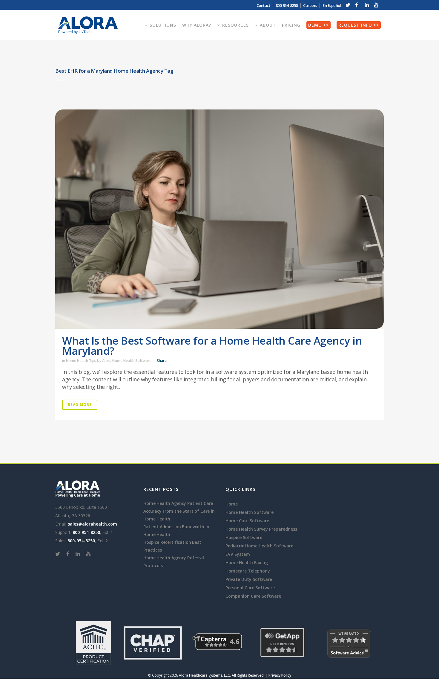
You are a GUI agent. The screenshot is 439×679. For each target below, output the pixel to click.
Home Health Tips (81, 360)
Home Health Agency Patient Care (178, 503)
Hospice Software (243, 537)
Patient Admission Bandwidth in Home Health (176, 530)
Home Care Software (247, 520)
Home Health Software (249, 512)
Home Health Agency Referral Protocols (173, 561)
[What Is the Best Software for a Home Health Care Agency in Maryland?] (219, 219)
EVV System (237, 554)
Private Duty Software (248, 579)
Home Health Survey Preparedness (261, 529)
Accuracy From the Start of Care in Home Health (179, 515)
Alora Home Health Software (126, 360)
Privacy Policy (279, 675)
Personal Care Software (250, 587)
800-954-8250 (86, 532)
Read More (80, 404)
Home (231, 504)
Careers (310, 5)
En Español (332, 5)
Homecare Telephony (247, 571)
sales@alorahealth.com (92, 524)
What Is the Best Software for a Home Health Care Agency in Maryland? (212, 346)
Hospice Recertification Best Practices (172, 546)
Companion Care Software (253, 596)
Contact (263, 5)
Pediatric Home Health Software (259, 546)
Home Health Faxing (246, 562)
